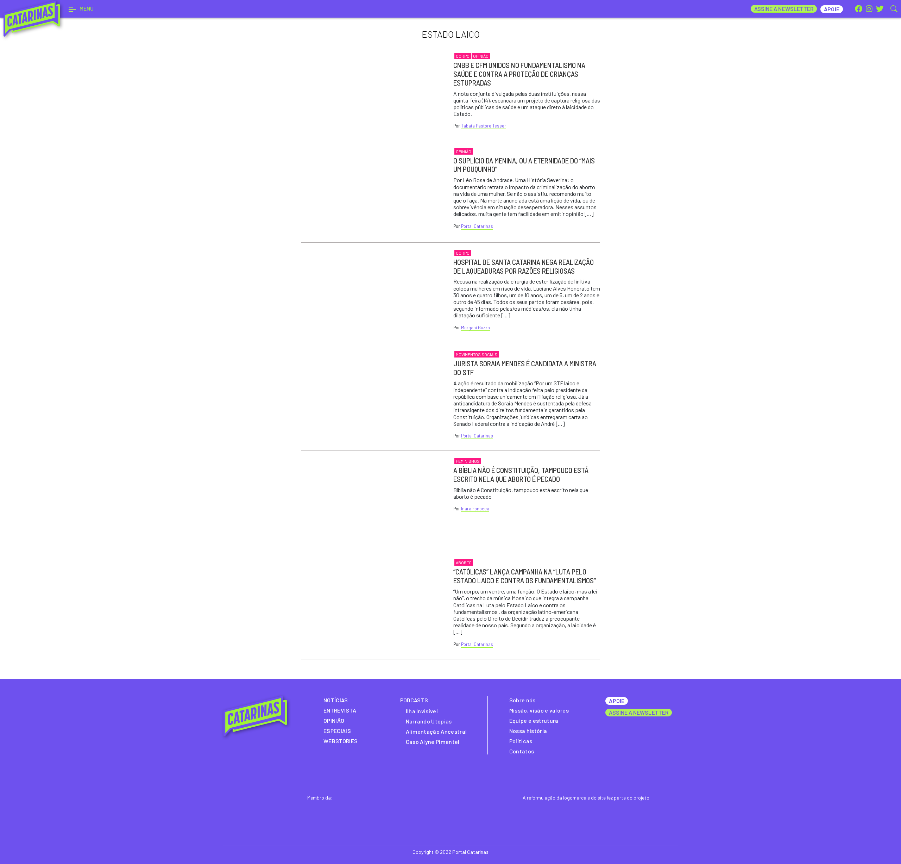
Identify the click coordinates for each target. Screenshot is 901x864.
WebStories (340, 741)
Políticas (521, 741)
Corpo (463, 56)
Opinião (481, 56)
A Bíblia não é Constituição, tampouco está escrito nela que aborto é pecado (520, 474)
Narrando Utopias (429, 721)
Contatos (521, 751)
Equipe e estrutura (534, 720)
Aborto (464, 562)
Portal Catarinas (477, 226)
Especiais (337, 730)
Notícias (335, 700)
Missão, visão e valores (539, 710)
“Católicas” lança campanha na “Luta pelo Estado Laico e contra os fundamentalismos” (524, 576)
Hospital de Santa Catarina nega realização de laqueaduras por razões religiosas (523, 266)
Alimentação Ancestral (436, 731)
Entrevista (339, 710)
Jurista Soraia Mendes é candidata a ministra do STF (524, 368)
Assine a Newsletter (784, 8)
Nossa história (528, 730)
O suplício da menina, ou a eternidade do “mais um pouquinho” (524, 165)
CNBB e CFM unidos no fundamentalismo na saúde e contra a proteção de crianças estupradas (519, 74)
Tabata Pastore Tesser (483, 126)
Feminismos (468, 461)
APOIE (616, 700)
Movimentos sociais (476, 354)
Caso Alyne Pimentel (433, 741)
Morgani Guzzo (475, 327)
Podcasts (414, 700)
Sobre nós (522, 700)
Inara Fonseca (475, 508)
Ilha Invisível (422, 711)
